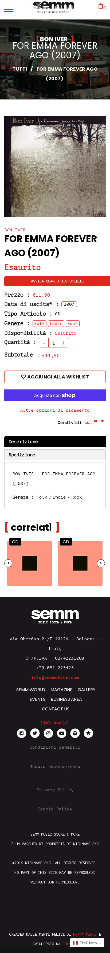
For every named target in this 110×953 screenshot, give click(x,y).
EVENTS (37, 699)
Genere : (17, 323)
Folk (42, 497)
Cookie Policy (55, 809)
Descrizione (23, 441)
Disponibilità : (28, 333)
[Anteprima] (43, 548)
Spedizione (22, 454)
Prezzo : (17, 295)
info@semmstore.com (55, 677)
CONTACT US (55, 709)
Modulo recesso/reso (55, 766)
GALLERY (86, 690)
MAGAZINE (61, 690)
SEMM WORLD (30, 690)
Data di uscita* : (31, 304)
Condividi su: (75, 422)
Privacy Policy (55, 789)
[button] (87, 942)
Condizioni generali (55, 747)
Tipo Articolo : (28, 314)
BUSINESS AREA (66, 699)
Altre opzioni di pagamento (55, 410)
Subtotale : (22, 355)
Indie (59, 497)
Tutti (20, 69)
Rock (76, 497)
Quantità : (20, 342)
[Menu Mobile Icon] (7, 8)
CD (15, 542)
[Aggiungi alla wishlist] (43, 559)
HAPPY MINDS (85, 934)
